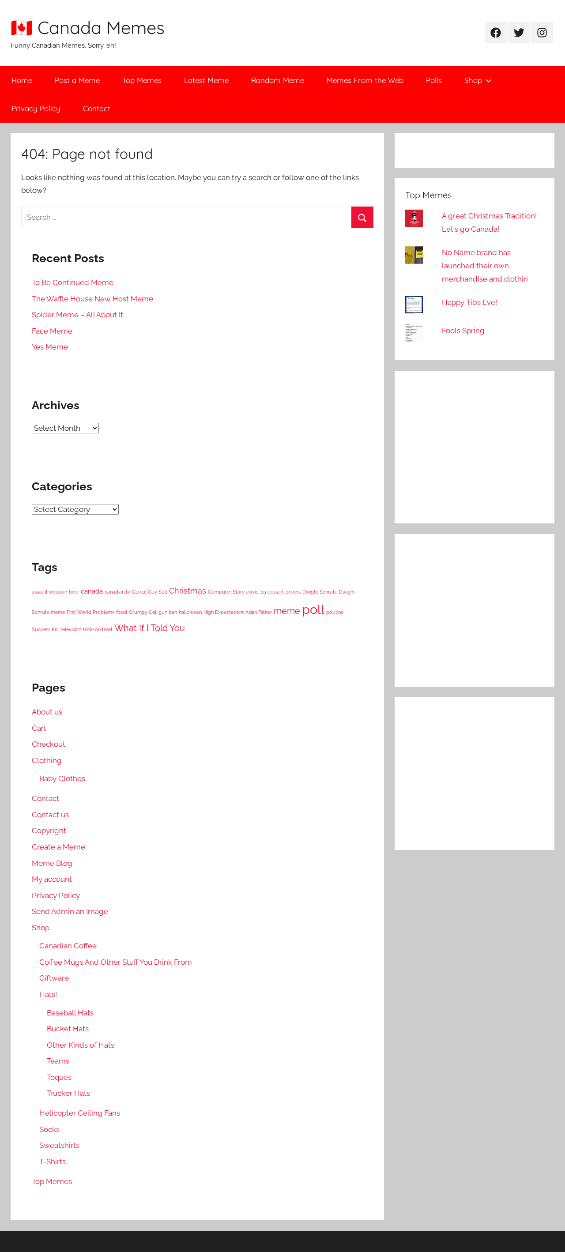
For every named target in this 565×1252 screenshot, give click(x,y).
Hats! (48, 994)
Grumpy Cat (143, 612)
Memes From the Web (365, 80)
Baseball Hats (70, 1012)
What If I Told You (149, 628)
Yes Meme (50, 346)
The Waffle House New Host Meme (92, 298)
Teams (58, 1060)
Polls (434, 80)
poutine (334, 612)
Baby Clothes (62, 778)
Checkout (48, 744)
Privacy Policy (35, 108)
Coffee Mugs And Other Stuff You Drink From (115, 962)
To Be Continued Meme (72, 282)
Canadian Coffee (68, 945)
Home (21, 80)
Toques (59, 1077)
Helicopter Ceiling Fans (79, 1113)
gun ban (167, 612)
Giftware (54, 978)
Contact (96, 108)
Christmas (187, 590)
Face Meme (52, 331)
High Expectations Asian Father (237, 612)
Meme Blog (52, 863)
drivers (293, 591)
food (121, 612)
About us (47, 711)
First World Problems (90, 612)
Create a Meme (58, 846)
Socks (49, 1129)
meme (287, 610)
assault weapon (49, 591)
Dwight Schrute (319, 591)
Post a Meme (77, 80)
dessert (275, 591)
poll (313, 609)
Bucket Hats (68, 1028)
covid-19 (256, 591)
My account (52, 879)
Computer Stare (226, 591)
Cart (39, 728)
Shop (473, 80)
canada (92, 591)
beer (74, 591)
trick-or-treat (98, 629)
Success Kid (45, 629)
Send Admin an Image (70, 911)
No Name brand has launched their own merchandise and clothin (485, 265)
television (70, 629)
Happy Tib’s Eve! (469, 302)
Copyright (49, 830)
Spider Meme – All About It (77, 314)
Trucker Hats (68, 1093)
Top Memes (142, 80)
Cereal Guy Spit (149, 591)
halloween (190, 612)
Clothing (47, 760)
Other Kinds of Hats (80, 1045)
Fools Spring (463, 330)
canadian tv (117, 591)
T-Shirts (52, 1161)
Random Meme (277, 80)
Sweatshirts (59, 1145)
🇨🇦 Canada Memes (88, 27)
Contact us (50, 814)
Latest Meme (206, 80)
